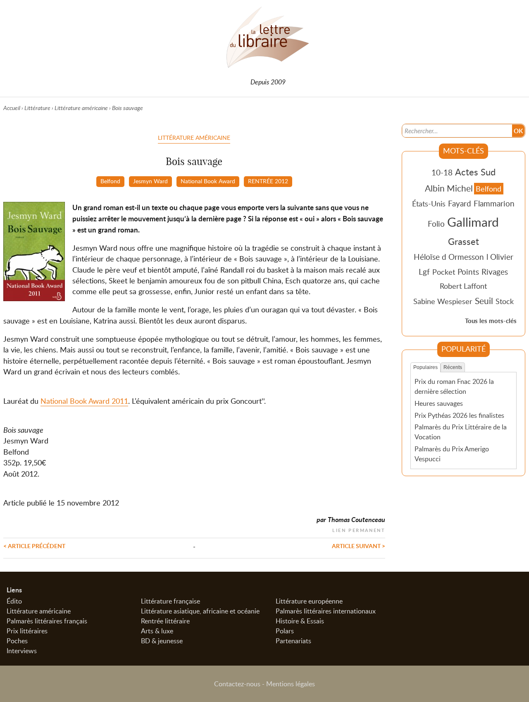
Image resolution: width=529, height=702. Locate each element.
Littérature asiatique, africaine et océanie (200, 611)
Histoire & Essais (300, 620)
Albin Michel (449, 188)
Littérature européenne (309, 601)
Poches (17, 640)
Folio (436, 223)
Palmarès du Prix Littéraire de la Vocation (461, 431)
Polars (285, 630)
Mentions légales (290, 683)
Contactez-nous (237, 683)
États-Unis (429, 203)
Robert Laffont (463, 286)
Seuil (484, 301)
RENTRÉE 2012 (268, 181)
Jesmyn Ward (150, 181)
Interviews (22, 650)
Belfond (110, 181)
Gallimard (473, 221)
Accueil (11, 108)
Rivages (494, 271)
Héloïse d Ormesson (449, 256)
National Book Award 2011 (84, 401)
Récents (452, 367)
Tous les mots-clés (491, 320)
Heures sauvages (439, 403)
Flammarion (494, 203)
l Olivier (499, 256)
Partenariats (293, 640)
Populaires (425, 367)
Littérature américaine (81, 108)
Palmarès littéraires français (47, 620)
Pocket (443, 272)
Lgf (424, 271)
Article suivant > (358, 545)
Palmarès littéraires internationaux (326, 611)
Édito (14, 601)
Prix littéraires (27, 630)
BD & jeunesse (162, 640)
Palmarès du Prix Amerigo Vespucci (452, 453)
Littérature (37, 108)
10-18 (442, 172)
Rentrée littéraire (165, 620)
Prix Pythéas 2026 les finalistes (459, 415)
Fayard (459, 203)
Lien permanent (358, 529)
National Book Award (208, 181)
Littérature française (170, 601)
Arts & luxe (157, 630)
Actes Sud (475, 171)
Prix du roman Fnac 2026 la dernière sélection (454, 386)
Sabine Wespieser (442, 301)
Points (468, 271)
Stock (505, 301)
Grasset (463, 241)
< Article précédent (34, 545)
